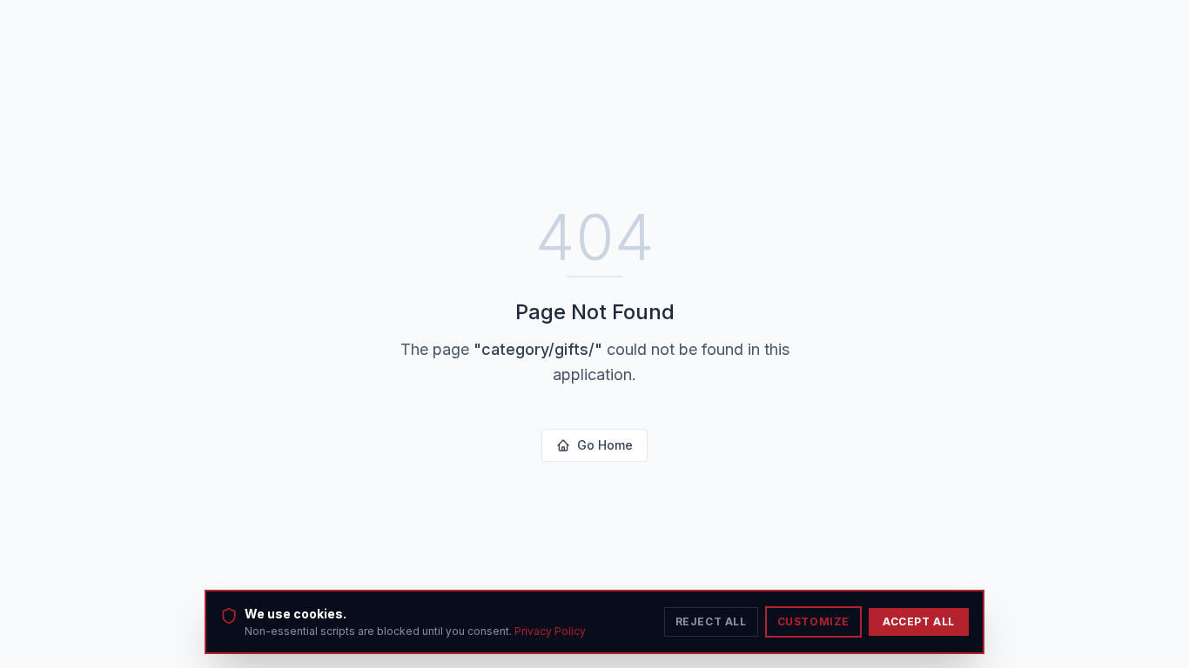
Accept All (919, 621)
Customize (813, 621)
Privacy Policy (550, 631)
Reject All (711, 621)
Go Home (605, 445)
